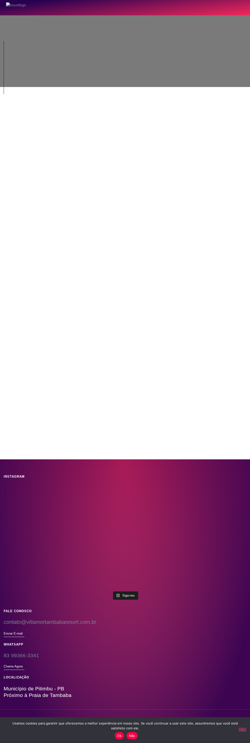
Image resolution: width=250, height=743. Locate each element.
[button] (234, 5)
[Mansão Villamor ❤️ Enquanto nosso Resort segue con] (43, 546)
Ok (119, 736)
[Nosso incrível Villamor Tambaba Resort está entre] (43, 509)
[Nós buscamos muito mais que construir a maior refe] (206, 512)
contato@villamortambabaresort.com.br (50, 622)
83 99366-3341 (21, 655)
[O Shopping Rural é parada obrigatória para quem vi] (125, 509)
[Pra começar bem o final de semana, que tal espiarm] (125, 557)
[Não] (242, 730)
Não (132, 736)
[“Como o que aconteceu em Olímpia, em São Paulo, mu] (206, 563)
